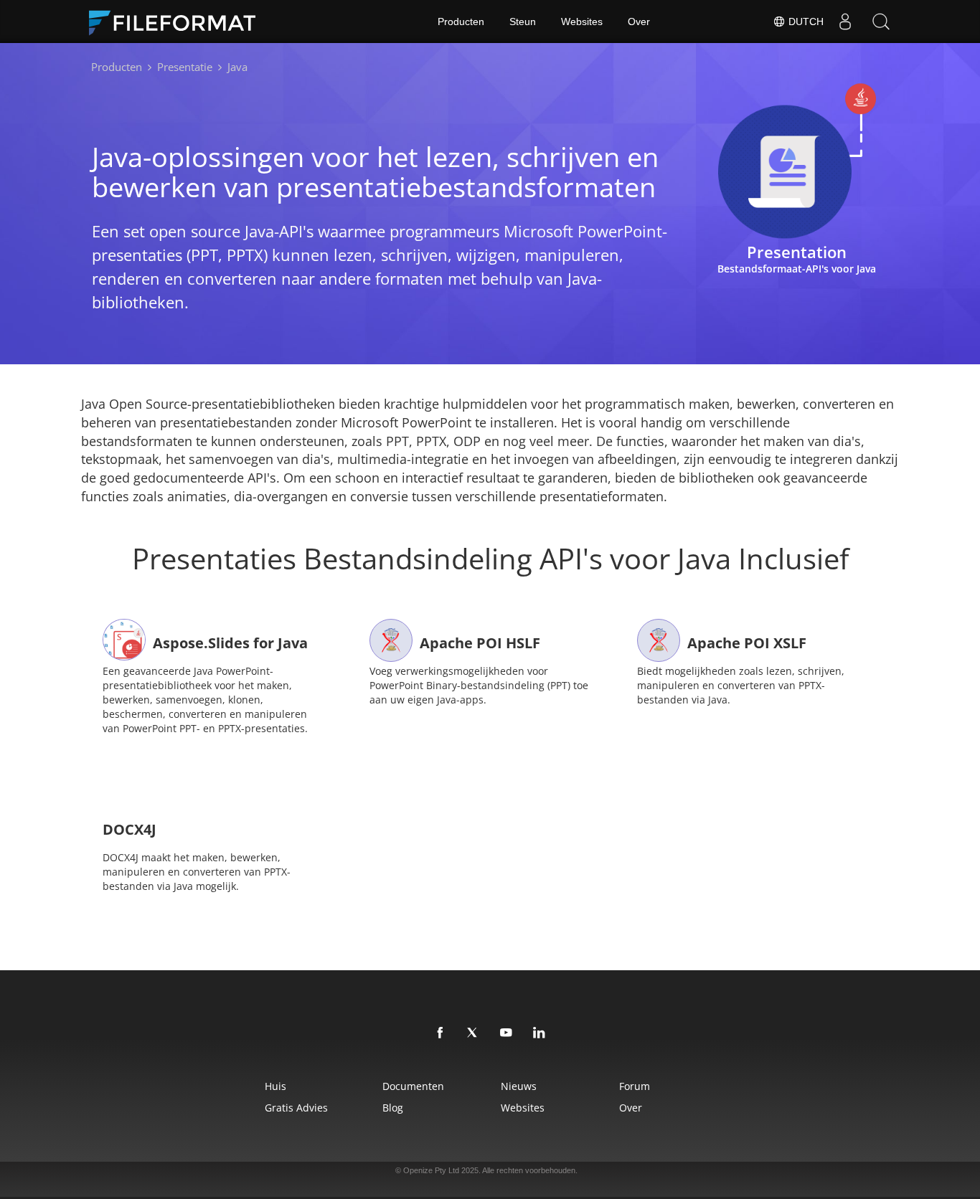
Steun (522, 21)
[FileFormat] (178, 21)
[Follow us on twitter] (473, 1033)
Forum (634, 1086)
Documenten (413, 1086)
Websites (582, 21)
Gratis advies (296, 1107)
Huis (275, 1086)
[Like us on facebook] (440, 1033)
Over (639, 21)
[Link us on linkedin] (539, 1033)
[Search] (881, 21)
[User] (845, 21)
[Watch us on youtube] (506, 1033)
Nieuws (519, 1086)
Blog (392, 1107)
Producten (461, 21)
